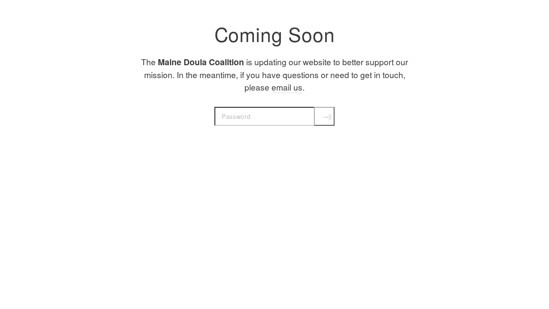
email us (286, 87)
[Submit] (324, 116)
